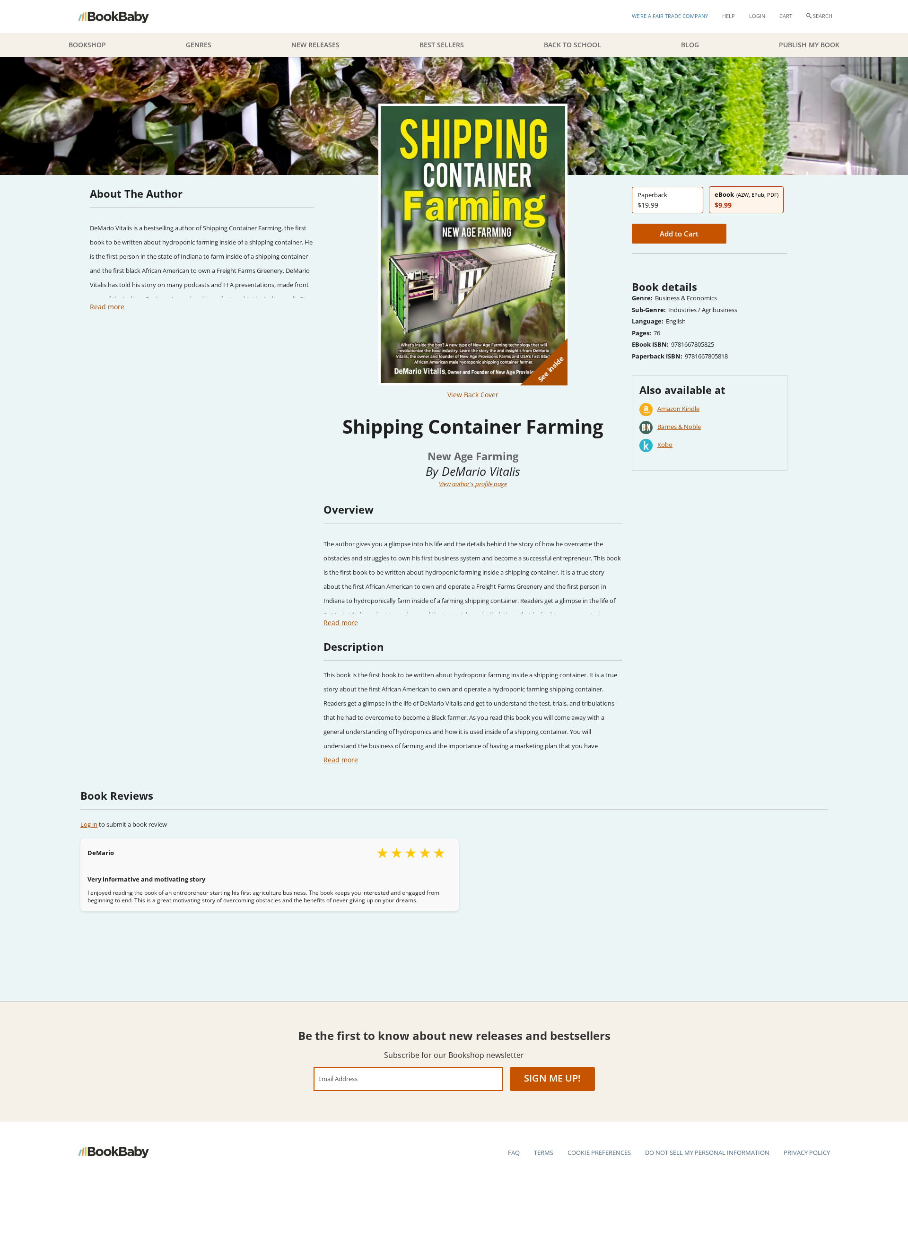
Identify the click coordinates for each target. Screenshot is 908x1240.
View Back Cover (472, 394)
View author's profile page (473, 484)
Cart (785, 15)
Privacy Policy (807, 1152)
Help (728, 15)
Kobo (664, 444)
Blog (690, 44)
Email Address (338, 1078)
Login (757, 15)
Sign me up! (552, 1078)
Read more (107, 306)
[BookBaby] (122, 16)
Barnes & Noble (679, 426)
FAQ (514, 1152)
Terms (543, 1152)
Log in (88, 824)
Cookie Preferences (599, 1152)
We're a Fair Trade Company (670, 15)
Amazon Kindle (678, 408)
